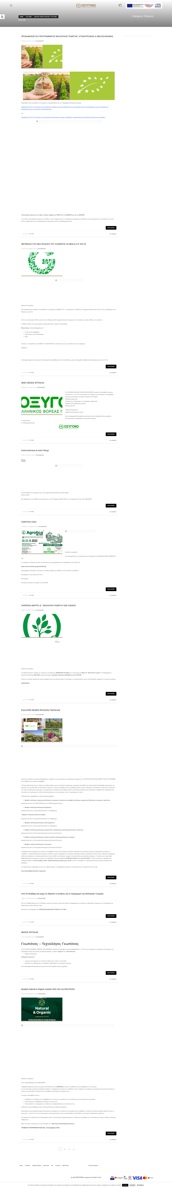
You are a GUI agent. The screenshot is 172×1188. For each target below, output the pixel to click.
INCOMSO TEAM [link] (96, 1177)
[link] (2, 16)
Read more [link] (111, 227)
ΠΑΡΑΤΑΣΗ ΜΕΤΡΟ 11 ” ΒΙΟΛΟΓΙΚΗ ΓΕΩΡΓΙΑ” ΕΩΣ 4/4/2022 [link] (48, 605)
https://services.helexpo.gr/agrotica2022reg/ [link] (33, 566)
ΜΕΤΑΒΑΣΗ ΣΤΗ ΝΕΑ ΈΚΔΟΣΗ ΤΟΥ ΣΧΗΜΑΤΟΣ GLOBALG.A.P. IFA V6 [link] (53, 244)
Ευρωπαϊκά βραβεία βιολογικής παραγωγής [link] (33, 871)
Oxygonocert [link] (40, 41)
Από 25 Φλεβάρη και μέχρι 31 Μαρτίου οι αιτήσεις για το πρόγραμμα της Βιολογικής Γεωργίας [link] (62, 894)
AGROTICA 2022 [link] (28, 522)
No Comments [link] (113, 233)
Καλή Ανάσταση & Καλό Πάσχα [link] (35, 450)
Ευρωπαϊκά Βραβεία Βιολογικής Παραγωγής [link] (40, 710)
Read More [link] (140, 1185)
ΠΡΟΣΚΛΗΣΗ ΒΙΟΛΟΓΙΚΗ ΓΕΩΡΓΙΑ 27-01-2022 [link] (52, 909)
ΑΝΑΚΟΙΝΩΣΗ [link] (25, 683)
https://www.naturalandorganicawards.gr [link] (63, 1123)
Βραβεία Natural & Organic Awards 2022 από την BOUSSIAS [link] (48, 989)
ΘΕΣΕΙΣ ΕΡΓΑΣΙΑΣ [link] (29, 932)
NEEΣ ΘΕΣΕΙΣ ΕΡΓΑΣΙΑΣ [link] (32, 383)
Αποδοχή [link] (125, 1185)
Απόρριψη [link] (132, 1185)
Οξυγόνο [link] (31, 233)
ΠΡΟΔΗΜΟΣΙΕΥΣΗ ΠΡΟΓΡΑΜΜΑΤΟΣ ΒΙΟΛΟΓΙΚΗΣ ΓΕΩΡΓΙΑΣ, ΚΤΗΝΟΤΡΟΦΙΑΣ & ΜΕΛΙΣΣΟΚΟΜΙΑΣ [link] (67, 36)
